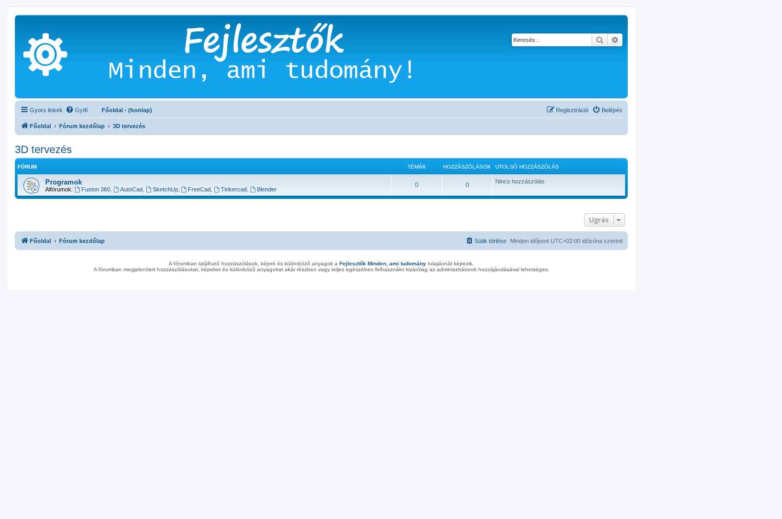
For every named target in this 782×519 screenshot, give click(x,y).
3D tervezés (43, 149)
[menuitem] (76, 110)
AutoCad (131, 189)
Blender (267, 189)
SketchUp (165, 189)
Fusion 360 (95, 189)
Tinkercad (234, 189)
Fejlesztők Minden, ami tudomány (382, 263)
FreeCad (199, 189)
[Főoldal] (276, 57)
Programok (63, 182)
